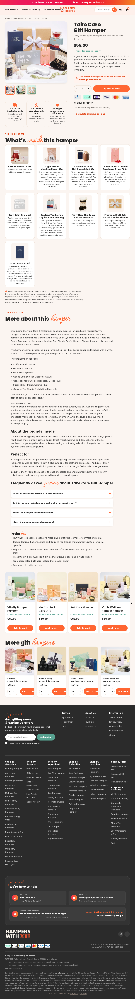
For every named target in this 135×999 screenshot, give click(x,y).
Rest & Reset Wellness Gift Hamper (82, 680)
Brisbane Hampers (98, 780)
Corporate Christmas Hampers (116, 806)
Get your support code (78, 994)
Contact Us (90, 726)
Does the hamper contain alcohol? (33, 512)
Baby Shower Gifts (14, 832)
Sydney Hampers (98, 776)
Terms (23, 743)
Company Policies (58, 973)
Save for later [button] (85, 102)
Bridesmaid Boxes (13, 836)
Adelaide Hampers (99, 785)
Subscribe (46, 737)
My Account (67, 717)
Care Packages (76, 773)
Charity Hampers (119, 838)
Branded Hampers (120, 814)
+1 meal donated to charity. (87, 51)
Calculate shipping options (90, 113)
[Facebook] (127, 934)
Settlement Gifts (119, 818)
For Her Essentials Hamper (17, 680)
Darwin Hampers (98, 798)
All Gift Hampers (118, 794)
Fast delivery (89, 2)
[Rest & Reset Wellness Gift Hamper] (83, 661)
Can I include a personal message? (33, 522)
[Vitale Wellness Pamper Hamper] (115, 661)
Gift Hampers (11, 9)
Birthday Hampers (13, 768)
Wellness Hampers (77, 790)
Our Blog (89, 722)
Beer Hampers (54, 793)
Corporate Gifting (31, 9)
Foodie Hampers (77, 795)
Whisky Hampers (55, 797)
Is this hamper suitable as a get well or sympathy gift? (45, 503)
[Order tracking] (120, 10)
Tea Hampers (54, 826)
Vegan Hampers (55, 838)
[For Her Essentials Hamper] (19, 661)
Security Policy (116, 730)
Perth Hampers (97, 789)
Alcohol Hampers (56, 802)
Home (8, 18)
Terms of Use (115, 717)
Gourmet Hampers (78, 777)
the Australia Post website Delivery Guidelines (93, 980)
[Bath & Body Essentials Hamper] (51, 661)
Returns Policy (115, 726)
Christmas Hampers (53, 9)
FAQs (64, 726)
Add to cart (113, 88)
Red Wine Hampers (57, 773)
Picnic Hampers (76, 799)
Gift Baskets (74, 768)
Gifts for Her (32, 768)
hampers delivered (49, 2)
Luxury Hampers (76, 781)
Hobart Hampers (98, 794)
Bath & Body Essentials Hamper (49, 680)
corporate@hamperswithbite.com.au (104, 912)
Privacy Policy (34, 743)
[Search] (114, 9)
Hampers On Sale (119, 781)
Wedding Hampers (14, 780)
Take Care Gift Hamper (37, 18)
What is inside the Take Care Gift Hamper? (38, 493)
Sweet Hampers (55, 822)
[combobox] (104, 9)
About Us (89, 717)
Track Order (67, 722)
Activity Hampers (77, 804)
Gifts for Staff (33, 789)
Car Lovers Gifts (34, 802)
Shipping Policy (95, 973)
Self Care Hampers (78, 786)
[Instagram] (120, 934)
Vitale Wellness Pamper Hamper (111, 680)
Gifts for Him (32, 773)
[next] (132, 602)
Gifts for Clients (33, 777)
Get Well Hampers (13, 856)
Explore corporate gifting (108, 916)
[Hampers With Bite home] (67, 10)
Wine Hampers (54, 768)
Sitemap (113, 735)
